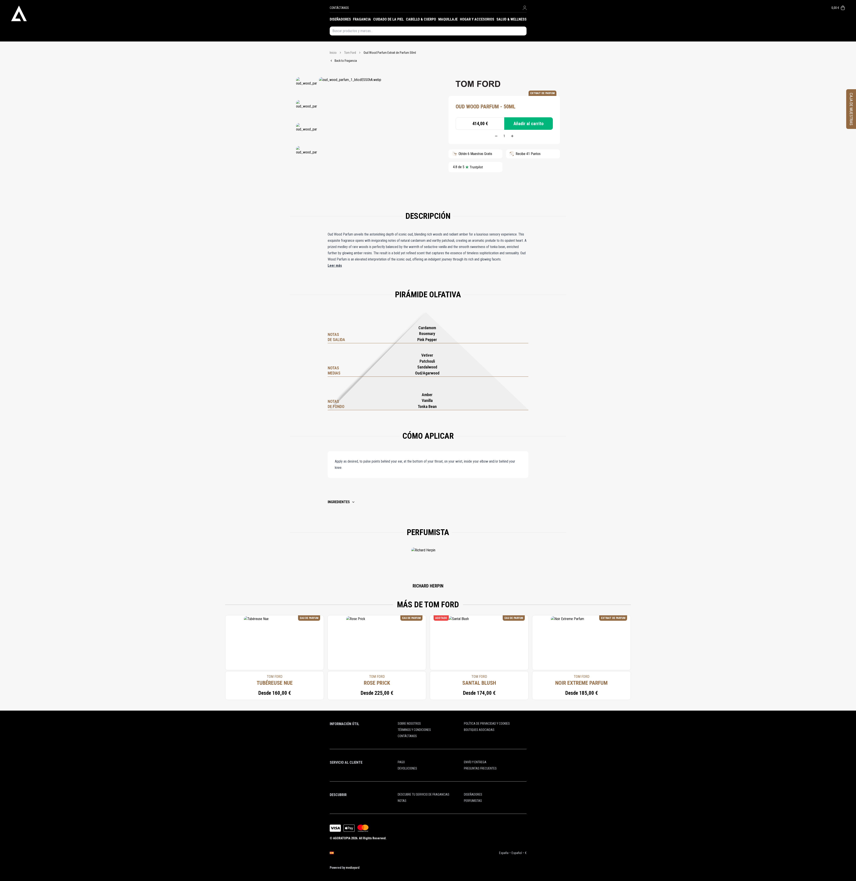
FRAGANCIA (362, 19)
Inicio (333, 52)
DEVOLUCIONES (407, 768)
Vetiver (427, 355)
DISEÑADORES (340, 19)
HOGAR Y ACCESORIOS (477, 19)
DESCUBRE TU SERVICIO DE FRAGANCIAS (423, 794)
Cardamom (427, 327)
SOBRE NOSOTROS (409, 723)
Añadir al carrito (528, 123)
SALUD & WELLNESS (511, 19)
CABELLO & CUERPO (421, 19)
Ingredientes (339, 502)
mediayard (352, 867)
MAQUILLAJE (448, 19)
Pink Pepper (427, 339)
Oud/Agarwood (427, 373)
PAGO (401, 762)
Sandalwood (427, 367)
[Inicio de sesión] (525, 8)
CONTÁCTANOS (339, 7)
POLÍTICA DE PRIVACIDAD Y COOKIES (487, 723)
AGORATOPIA (341, 838)
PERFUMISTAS (473, 800)
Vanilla (427, 400)
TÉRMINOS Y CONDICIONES (414, 730)
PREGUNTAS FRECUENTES (480, 768)
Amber (427, 394)
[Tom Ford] (478, 84)
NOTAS (402, 800)
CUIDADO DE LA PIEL (388, 19)
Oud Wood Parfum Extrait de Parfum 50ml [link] (390, 52)
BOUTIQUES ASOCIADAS (479, 730)
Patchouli (427, 361)
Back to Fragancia (346, 60)
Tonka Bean (427, 406)
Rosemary (427, 333)
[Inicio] (170, 13)
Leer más (335, 265)
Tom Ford (350, 52)
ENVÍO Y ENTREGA (475, 762)
